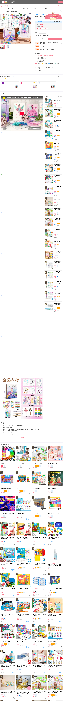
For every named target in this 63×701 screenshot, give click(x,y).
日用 (28, 8)
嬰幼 (9, 8)
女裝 (31, 8)
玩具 (16, 8)
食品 (35, 8)
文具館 (2, 11)
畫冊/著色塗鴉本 (13, 11)
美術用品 (7, 11)
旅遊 (24, 8)
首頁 (5, 8)
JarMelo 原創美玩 (40, 14)
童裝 (13, 8)
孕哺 (46, 8)
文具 (39, 8)
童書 (42, 8)
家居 (20, 8)
